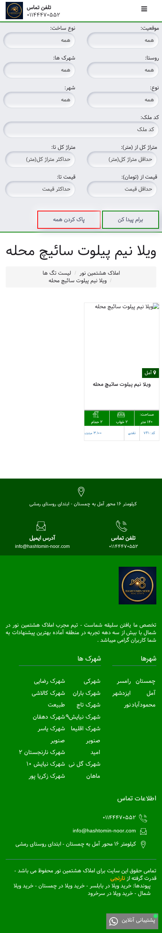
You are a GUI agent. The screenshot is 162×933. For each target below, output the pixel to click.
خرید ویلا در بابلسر (110, 885)
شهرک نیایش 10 (45, 764)
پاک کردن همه (69, 219)
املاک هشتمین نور (99, 273)
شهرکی (92, 681)
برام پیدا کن (130, 219)
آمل (151, 693)
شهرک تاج (88, 705)
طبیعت (56, 705)
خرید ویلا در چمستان (61, 885)
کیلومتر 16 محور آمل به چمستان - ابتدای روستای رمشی (83, 504)
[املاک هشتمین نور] (16, 10)
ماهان (93, 776)
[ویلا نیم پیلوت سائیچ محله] (121, 340)
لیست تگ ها (57, 273)
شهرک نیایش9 (83, 717)
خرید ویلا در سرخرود (110, 893)
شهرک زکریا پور (47, 776)
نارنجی (117, 878)
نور (127, 705)
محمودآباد (143, 705)
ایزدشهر (121, 693)
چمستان (146, 681)
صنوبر (93, 741)
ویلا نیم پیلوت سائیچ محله (78, 280)
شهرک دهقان (49, 717)
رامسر (124, 681)
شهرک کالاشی (48, 693)
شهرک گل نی (84, 764)
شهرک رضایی (49, 681)
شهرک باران (86, 693)
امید (95, 752)
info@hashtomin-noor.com (42, 546)
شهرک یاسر (51, 729)
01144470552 (43, 15)
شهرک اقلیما (85, 729)
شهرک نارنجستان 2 (42, 752)
